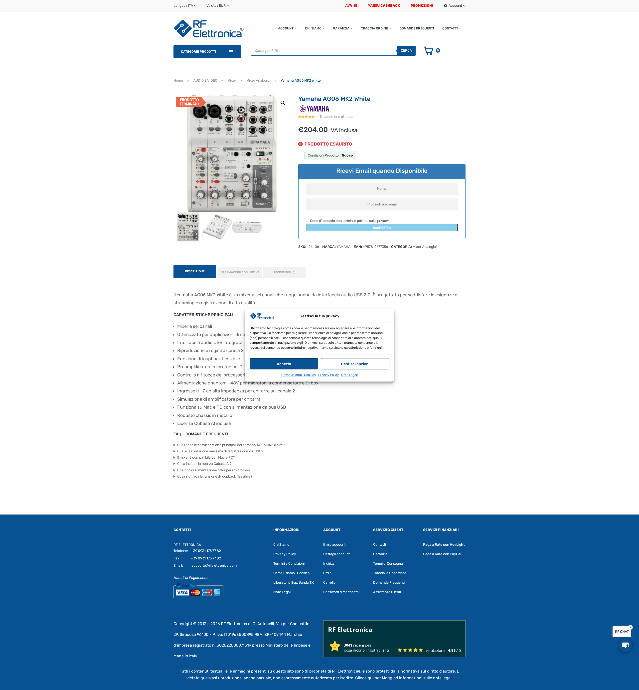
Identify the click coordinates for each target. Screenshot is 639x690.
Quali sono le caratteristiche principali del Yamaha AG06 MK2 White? (231, 445)
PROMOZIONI (422, 5)
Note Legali (349, 375)
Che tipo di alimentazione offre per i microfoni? (213, 470)
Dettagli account (336, 554)
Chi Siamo (313, 28)
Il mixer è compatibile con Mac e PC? (206, 457)
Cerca (406, 50)
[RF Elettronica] (208, 28)
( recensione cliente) (336, 117)
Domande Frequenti (416, 28)
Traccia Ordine (374, 28)
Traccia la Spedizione (390, 573)
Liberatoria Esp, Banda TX (293, 582)
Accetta (284, 363)
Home (178, 80)
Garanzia (341, 28)
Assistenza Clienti (387, 592)
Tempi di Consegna (388, 563)
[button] (282, 102)
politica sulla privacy (373, 221)
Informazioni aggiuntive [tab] (239, 272)
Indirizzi (329, 563)
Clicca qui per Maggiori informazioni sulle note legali (404, 678)
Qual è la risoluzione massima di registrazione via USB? (220, 451)
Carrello (329, 582)
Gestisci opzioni (355, 363)
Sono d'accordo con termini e (349, 221)
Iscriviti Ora (382, 228)
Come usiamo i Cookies (298, 375)
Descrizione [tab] (194, 271)
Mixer (231, 80)
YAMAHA (343, 247)
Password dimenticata (341, 592)
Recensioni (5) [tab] (284, 272)
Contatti (450, 28)
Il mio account (334, 544)
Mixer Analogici (258, 80)
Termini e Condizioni (289, 563)
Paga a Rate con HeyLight (444, 544)
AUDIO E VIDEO (205, 80)
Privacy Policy (328, 375)
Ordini (327, 573)
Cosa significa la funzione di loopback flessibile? (214, 476)
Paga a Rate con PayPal (442, 554)
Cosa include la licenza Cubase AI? (204, 464)
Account (286, 28)
